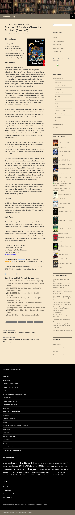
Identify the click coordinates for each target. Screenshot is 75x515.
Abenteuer (6, 376)
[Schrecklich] (6, 262)
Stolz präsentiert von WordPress (24, 512)
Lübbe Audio (22, 472)
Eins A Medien (28, 466)
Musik (5, 422)
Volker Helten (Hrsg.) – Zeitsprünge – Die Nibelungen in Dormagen (61, 325)
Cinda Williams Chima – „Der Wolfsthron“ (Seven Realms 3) (62, 303)
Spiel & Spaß (6, 440)
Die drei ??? (64, 463)
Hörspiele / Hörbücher (10, 404)
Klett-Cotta (59, 470)
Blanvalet (29, 462)
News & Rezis (57, 344)
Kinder (57, 107)
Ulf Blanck (38, 322)
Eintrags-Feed (7, 490)
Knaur (67, 469)
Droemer (15, 466)
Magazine (6, 415)
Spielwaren (58, 117)
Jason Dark (43, 470)
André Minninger (7, 463)
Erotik (35, 466)
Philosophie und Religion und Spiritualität (15, 425)
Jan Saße (22, 322)
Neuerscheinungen (60, 114)
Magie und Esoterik (9, 418)
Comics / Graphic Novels (10, 383)
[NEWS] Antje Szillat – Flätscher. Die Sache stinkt (19, 331)
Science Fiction (7, 475)
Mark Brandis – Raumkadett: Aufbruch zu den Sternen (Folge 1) (62, 297)
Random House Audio (54, 472)
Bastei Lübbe (17, 463)
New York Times (58, 124)
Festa (65, 466)
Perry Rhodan (37, 472)
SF (14, 475)
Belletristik (58, 82)
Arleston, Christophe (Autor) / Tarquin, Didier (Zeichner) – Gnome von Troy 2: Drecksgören (62, 309)
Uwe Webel (26, 34)
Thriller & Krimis (8, 447)
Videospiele (58, 121)
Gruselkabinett (24, 470)
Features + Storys (58, 51)
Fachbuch (58, 89)
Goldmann (14, 469)
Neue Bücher (57, 44)
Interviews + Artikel (59, 48)
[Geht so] (10, 262)
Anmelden (6, 487)
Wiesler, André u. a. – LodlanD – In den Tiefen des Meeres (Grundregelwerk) (62, 285)
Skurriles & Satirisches (9, 436)
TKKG (54, 475)
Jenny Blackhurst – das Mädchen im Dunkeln (23, 315)
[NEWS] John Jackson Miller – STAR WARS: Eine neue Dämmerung (21, 340)
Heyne (32, 469)
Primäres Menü (72, 16)
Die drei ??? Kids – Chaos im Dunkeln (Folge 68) (25, 281)
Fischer (6, 469)
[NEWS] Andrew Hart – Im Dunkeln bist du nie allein (26, 307)
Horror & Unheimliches (10, 401)
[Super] (15, 262)
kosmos (30, 322)
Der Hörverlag (55, 463)
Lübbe (14, 472)
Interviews (6, 408)
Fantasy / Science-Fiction (10, 387)
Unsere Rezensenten (59, 348)
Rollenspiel (6, 429)
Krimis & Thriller (60, 110)
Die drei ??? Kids (11, 322)
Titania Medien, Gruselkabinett (43, 475)
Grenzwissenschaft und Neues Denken (14, 394)
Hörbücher (58, 96)
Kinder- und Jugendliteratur (19, 24)
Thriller (31, 475)
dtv (20, 465)
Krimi (10, 472)
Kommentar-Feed (8, 494)
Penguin (30, 472)
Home (55, 37)
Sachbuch (6, 432)
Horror (57, 100)
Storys (5, 443)
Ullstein (63, 475)
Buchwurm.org (9, 17)
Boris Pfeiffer (37, 463)
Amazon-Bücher (58, 78)
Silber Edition (18, 475)
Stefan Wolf (25, 475)
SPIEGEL (55, 128)
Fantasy (61, 466)
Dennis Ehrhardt (47, 463)
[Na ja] (8, 262)
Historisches (7, 397)
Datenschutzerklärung (59, 355)
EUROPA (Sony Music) (51, 466)
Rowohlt (62, 472)
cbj (41, 463)
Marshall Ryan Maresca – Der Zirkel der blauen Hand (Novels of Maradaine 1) (62, 291)
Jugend (57, 103)
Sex (12, 475)
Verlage (55, 351)
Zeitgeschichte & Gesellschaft (12, 450)
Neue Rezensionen (58, 41)
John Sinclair (51, 470)
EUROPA (41, 466)
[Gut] (12, 262)
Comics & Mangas (60, 85)
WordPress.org (7, 497)
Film (4, 390)
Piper (45, 472)
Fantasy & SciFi (59, 93)
